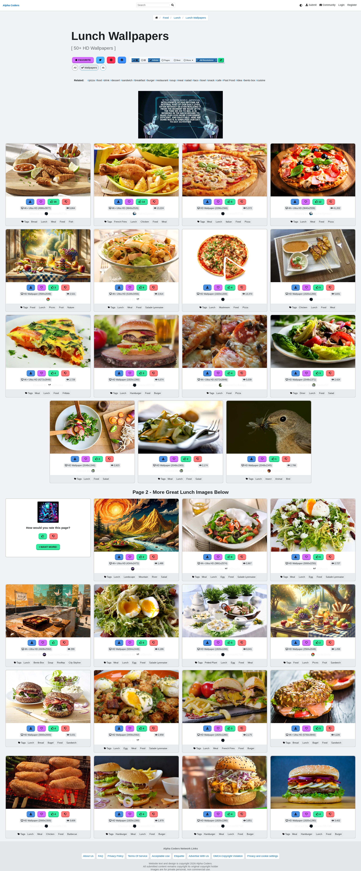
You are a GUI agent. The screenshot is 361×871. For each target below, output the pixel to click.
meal (180, 80)
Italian (229, 222)
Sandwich (336, 662)
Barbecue (72, 834)
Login (341, 5)
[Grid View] (135, 60)
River (154, 577)
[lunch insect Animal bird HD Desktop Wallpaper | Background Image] (268, 452)
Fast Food (229, 80)
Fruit (61, 307)
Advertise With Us (199, 856)
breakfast (139, 80)
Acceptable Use (161, 856)
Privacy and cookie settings (262, 856)
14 (143, 201)
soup (172, 80)
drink (106, 80)
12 (319, 201)
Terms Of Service (137, 856)
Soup (50, 662)
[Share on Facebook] (122, 60)
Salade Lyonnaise (154, 307)
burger (150, 80)
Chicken (145, 222)
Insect (268, 479)
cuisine (260, 80)
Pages (167, 60)
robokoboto (58, 299)
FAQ (100, 856)
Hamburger (135, 393)
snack (210, 80)
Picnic (52, 307)
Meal (53, 222)
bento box (249, 80)
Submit (312, 5)
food (99, 80)
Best (178, 60)
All (75, 67)
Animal (278, 479)
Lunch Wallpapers (196, 17)
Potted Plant (211, 662)
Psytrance (278, 470)
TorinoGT (322, 385)
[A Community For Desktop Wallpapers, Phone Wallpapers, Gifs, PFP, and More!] (156, 17)
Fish (71, 222)
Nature (70, 307)
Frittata (66, 393)
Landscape (129, 577)
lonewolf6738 (58, 213)
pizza (91, 80)
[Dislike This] (109, 459)
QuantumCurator (146, 568)
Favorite (84, 60)
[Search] (172, 5)
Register (352, 5)
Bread (34, 222)
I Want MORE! (48, 547)
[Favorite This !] (86, 459)
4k (103, 67)
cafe (218, 80)
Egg (223, 577)
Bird (288, 479)
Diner (302, 393)
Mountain (143, 577)
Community (328, 5)
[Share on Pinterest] (111, 60)
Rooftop (61, 662)
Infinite (155, 60)
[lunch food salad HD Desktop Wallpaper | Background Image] (92, 452)
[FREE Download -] (75, 459)
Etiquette (179, 856)
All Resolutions (207, 60)
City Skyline (75, 662)
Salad (331, 393)
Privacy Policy (115, 856)
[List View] (143, 60)
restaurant (162, 80)
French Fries (120, 222)
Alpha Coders (11, 5)
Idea (239, 80)
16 (55, 201)
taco (195, 80)
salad (188, 80)
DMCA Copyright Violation (228, 856)
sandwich (127, 80)
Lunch (177, 17)
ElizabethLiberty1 (234, 385)
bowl (202, 80)
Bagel (51, 743)
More (188, 60)
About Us (88, 856)
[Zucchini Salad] (180, 452)
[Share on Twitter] (100, 60)
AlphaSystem (146, 213)
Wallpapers (90, 67)
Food (166, 17)
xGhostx (146, 299)
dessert (115, 80)
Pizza (247, 222)
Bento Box (39, 662)
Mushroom (224, 307)
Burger (157, 393)
